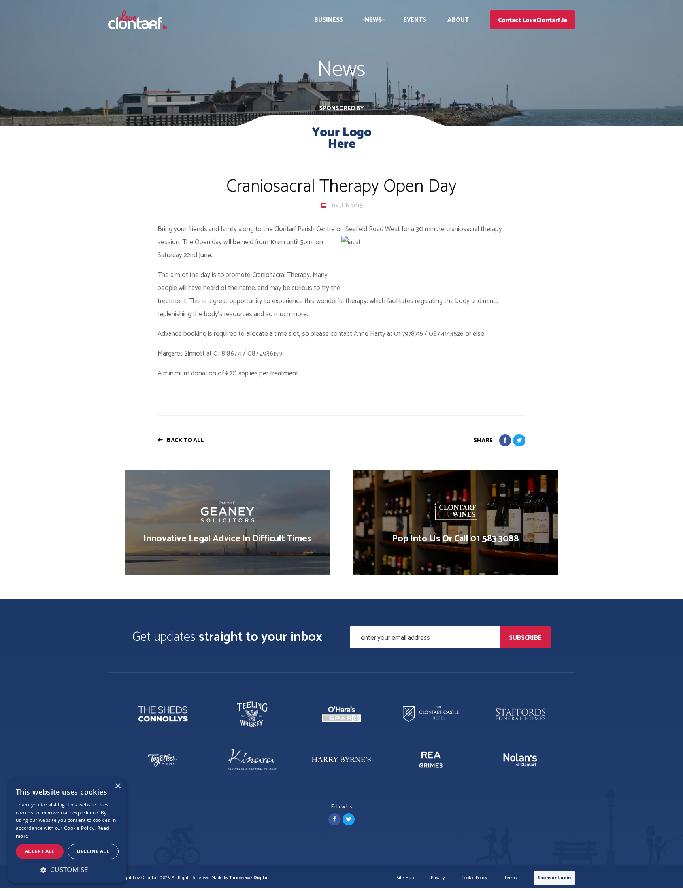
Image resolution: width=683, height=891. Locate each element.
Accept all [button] (40, 851)
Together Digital (248, 878)
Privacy (438, 878)
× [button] (118, 786)
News (373, 20)
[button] (67, 869)
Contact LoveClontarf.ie (532, 20)
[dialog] (67, 830)
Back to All (185, 440)
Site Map (405, 878)
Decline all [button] (93, 851)
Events (414, 20)
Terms (510, 878)
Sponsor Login (554, 878)
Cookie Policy (474, 878)
